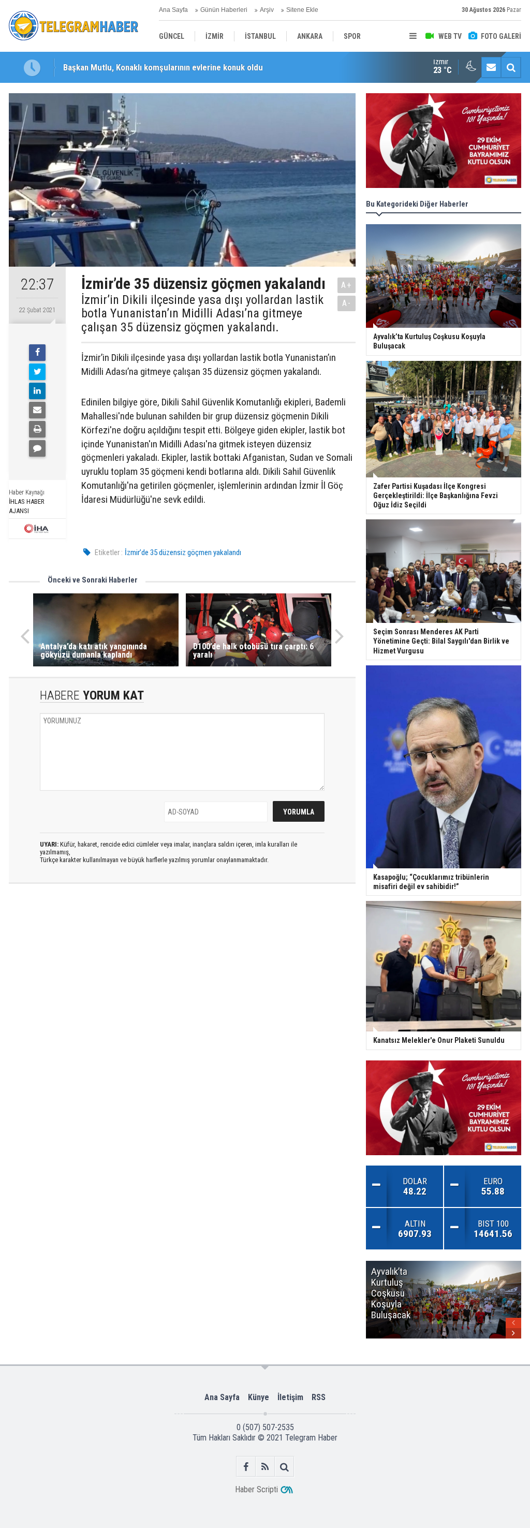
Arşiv (267, 9)
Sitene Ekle (302, 9)
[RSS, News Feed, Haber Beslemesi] (265, 1467)
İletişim (290, 1397)
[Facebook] (37, 352)
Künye (258, 1397)
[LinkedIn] (37, 391)
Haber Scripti (256, 1489)
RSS (319, 1397)
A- (346, 303)
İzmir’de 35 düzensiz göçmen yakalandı (183, 552)
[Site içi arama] (511, 67)
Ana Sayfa (173, 9)
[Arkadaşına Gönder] (37, 410)
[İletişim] (491, 67)
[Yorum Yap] (37, 448)
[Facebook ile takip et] (246, 1467)
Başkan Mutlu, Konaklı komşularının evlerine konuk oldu (163, 67)
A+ (346, 285)
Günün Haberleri (223, 9)
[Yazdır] (37, 429)
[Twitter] (37, 371)
